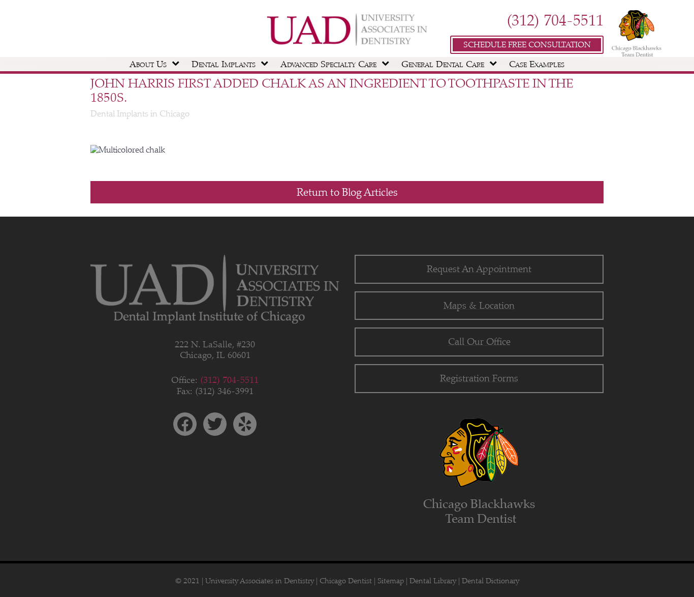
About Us (148, 64)
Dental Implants (224, 64)
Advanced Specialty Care (328, 64)
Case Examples (536, 64)
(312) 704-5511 (555, 20)
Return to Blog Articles (347, 192)
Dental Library (432, 580)
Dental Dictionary (490, 580)
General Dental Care (442, 64)
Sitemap (390, 580)
